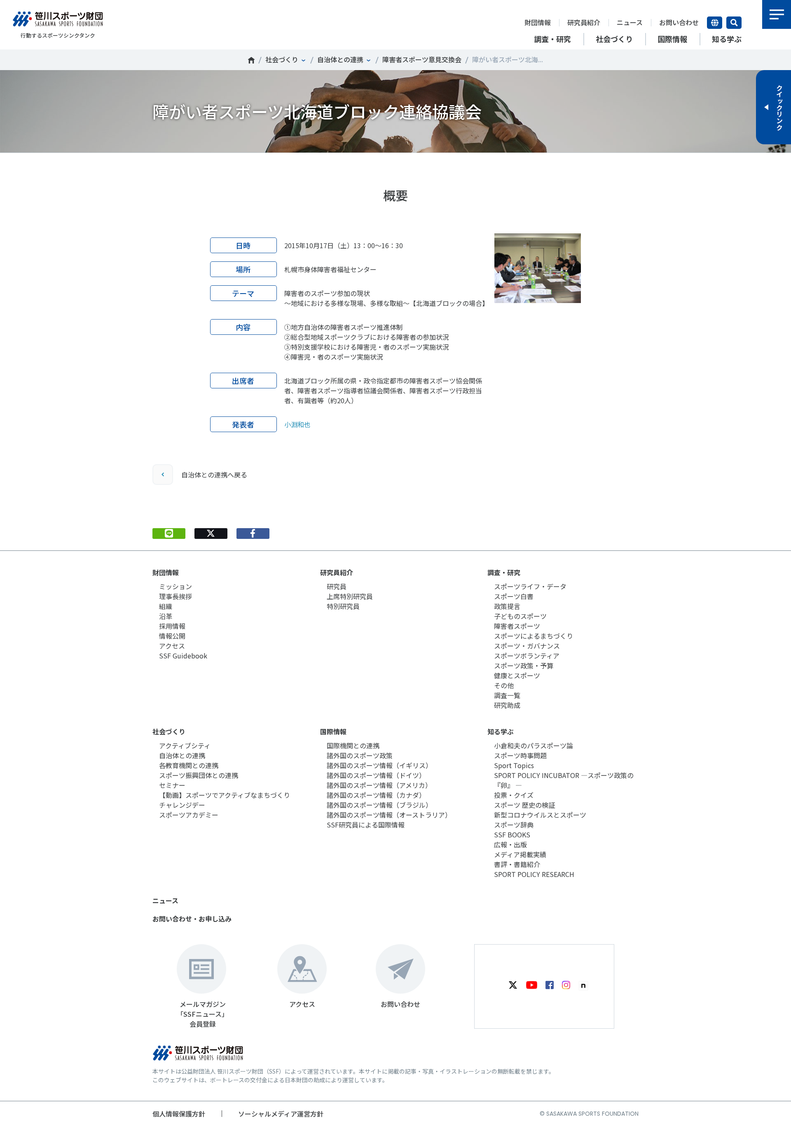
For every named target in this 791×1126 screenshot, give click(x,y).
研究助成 (507, 705)
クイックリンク (779, 107)
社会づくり (281, 59)
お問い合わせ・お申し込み (192, 919)
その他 (504, 685)
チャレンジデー (182, 805)
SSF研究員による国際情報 (366, 825)
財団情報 (537, 22)
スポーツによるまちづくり (533, 636)
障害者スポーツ (517, 626)
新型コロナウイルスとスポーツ (540, 815)
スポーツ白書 (514, 596)
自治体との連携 (340, 59)
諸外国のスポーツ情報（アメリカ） (379, 785)
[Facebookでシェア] (252, 533)
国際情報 (333, 731)
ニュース (630, 22)
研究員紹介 (583, 22)
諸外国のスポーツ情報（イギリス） (379, 765)
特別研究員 (343, 606)
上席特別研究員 (350, 596)
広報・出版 (510, 844)
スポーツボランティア (526, 656)
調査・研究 (503, 572)
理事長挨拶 (175, 596)
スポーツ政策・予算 (523, 665)
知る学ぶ (500, 731)
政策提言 (507, 606)
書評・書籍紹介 (517, 864)
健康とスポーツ (517, 675)
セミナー (172, 785)
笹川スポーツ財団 (251, 60)
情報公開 (172, 636)
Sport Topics (514, 765)
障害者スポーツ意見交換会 (421, 59)
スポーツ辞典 (514, 825)
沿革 (165, 616)
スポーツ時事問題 (520, 755)
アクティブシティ (185, 745)
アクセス (172, 646)
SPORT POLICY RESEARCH (534, 874)
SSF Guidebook (183, 656)
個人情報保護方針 (178, 1114)
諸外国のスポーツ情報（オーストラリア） (389, 815)
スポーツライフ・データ (530, 586)
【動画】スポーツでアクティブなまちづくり (224, 795)
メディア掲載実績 (520, 854)
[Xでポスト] (210, 533)
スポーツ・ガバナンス (527, 646)
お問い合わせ (679, 22)
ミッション (175, 586)
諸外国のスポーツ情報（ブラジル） (379, 805)
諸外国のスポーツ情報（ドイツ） (376, 775)
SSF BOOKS (512, 834)
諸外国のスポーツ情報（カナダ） (376, 795)
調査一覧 (507, 695)
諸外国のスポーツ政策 (360, 755)
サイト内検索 (734, 22)
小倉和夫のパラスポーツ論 (533, 745)
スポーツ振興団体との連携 (198, 775)
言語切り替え (714, 22)
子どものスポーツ (520, 616)
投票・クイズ (514, 795)
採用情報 (172, 626)
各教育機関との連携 (188, 765)
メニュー (776, 14)
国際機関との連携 (353, 745)
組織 (165, 606)
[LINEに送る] (168, 533)
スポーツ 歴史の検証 (524, 805)
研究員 (336, 586)
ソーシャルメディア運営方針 (280, 1114)
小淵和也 (297, 424)
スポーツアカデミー (188, 815)
